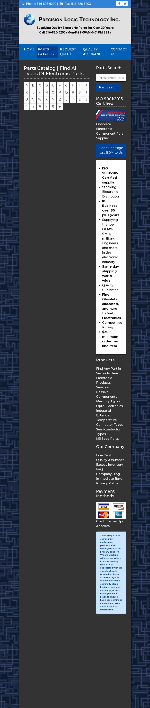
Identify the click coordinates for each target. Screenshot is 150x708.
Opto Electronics (109, 406)
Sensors (102, 387)
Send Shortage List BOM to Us (111, 150)
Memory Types (108, 401)
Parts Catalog (46, 52)
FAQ (99, 469)
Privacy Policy (107, 483)
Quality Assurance (93, 52)
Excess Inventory (109, 464)
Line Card (103, 455)
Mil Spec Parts (107, 439)
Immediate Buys (109, 479)
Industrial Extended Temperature (106, 415)
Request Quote (68, 52)
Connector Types (109, 425)
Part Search (108, 87)
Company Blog (108, 474)
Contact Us (119, 52)
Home (29, 49)
